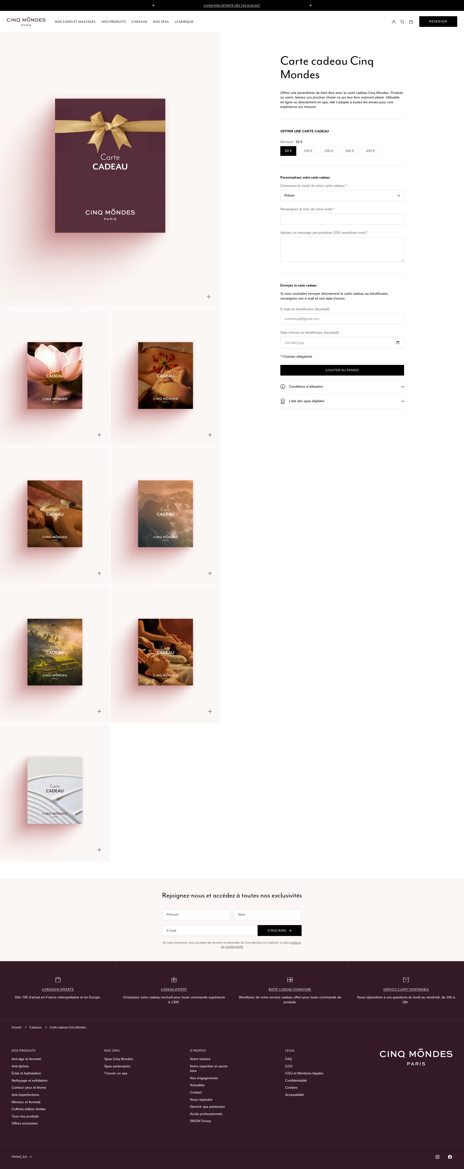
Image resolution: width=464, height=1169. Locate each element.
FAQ (288, 1059)
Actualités (197, 1085)
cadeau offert (174, 989)
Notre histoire (200, 1059)
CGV (288, 1066)
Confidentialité (296, 1080)
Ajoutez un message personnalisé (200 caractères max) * (324, 233)
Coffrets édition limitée (29, 1109)
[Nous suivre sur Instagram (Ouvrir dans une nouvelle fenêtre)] (437, 1156)
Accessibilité (294, 1095)
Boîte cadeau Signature (290, 989)
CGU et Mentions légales (304, 1073)
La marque (184, 21)
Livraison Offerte (58, 989)
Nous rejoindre (201, 1099)
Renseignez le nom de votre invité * (307, 209)
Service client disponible (406, 989)
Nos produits (114, 21)
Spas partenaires (117, 1066)
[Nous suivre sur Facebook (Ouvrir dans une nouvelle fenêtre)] (450, 1156)
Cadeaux (139, 21)
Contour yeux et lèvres (29, 1087)
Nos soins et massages (75, 21)
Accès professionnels (206, 1114)
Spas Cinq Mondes (118, 1059)
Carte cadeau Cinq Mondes (68, 1027)
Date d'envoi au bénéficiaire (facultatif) (309, 332)
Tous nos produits (25, 1116)
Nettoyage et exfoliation (30, 1080)
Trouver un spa (115, 1073)
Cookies (291, 1087)
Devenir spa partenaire (207, 1107)
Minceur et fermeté (26, 1102)
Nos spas (161, 21)
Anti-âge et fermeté (26, 1059)
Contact (196, 1092)
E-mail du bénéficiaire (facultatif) (305, 309)
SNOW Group (200, 1121)
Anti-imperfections (25, 1095)
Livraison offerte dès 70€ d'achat (232, 5)
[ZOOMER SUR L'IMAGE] (209, 297)
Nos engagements (204, 1078)
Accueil (16, 1027)
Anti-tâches (20, 1066)
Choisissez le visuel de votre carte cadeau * (313, 186)
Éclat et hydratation (26, 1073)
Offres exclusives (25, 1123)
